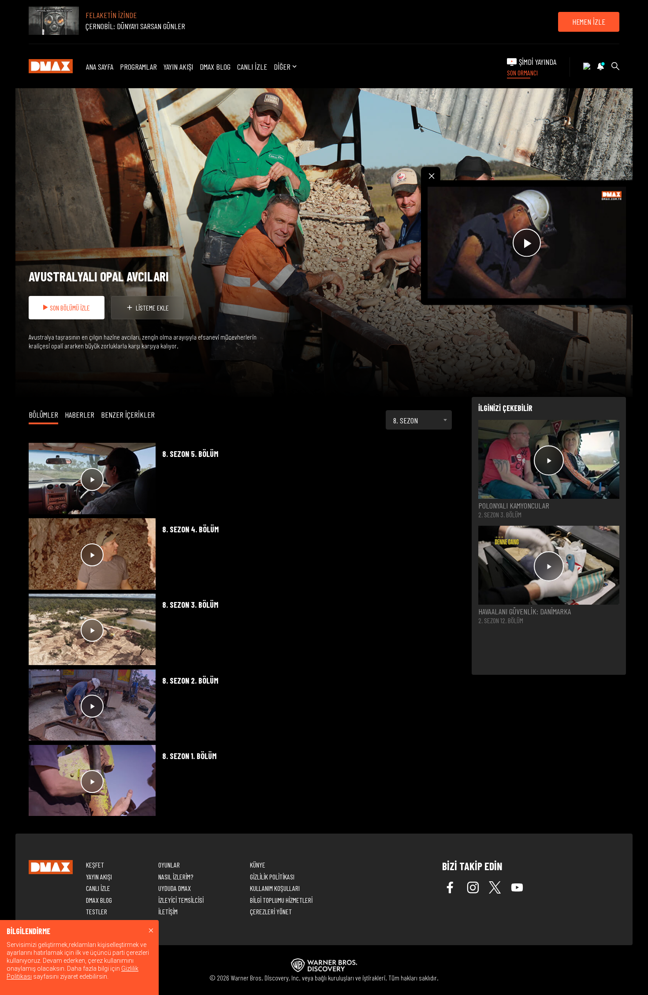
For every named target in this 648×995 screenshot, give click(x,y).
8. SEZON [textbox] (405, 420)
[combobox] (419, 420)
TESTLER (96, 911)
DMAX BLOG (215, 66)
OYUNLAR (169, 864)
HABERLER (79, 414)
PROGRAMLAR (138, 66)
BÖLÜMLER (43, 414)
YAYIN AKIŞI (178, 66)
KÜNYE (257, 864)
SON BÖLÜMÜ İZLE (70, 307)
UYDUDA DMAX (174, 888)
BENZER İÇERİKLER (128, 414)
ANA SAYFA (99, 66)
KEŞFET (95, 864)
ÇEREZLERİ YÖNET (271, 911)
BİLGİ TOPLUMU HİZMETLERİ (281, 900)
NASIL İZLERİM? (175, 876)
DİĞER (282, 66)
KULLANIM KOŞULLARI (275, 888)
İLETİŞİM (168, 911)
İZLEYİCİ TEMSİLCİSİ (181, 900)
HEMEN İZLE (588, 21)
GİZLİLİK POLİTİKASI (272, 876)
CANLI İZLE (252, 66)
